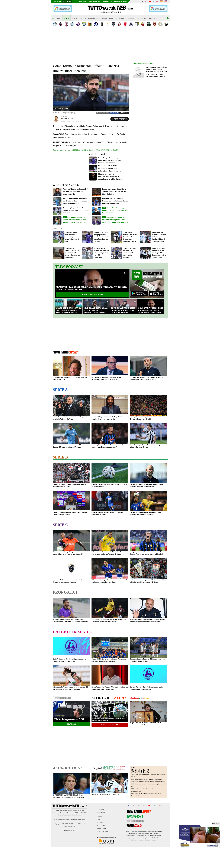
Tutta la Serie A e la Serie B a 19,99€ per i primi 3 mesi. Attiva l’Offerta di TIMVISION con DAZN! (85, 150)
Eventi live (67, 1)
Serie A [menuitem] (66, 18)
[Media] (157, 1)
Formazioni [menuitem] (119, 18)
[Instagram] (146, 1)
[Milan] (119, 24)
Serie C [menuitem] (83, 18)
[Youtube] (149, 1)
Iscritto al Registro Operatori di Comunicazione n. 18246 (69, 819)
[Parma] (137, 24)
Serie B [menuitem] (74, 18)
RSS (98, 819)
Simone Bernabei (68, 119)
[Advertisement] (150, 154)
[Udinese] (160, 24)
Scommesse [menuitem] (142, 18)
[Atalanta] (54, 24)
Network (57, 1)
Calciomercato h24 (119, 1)
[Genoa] (90, 24)
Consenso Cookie (103, 831)
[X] (139, 1)
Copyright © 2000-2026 (61, 824)
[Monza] (125, 24)
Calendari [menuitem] (130, 18)
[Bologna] (60, 24)
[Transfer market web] (166, 1)
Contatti (100, 822)
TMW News (105, 1)
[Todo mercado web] (161, 1)
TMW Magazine (94, 1)
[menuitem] (53, 18)
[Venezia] (166, 24)
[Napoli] (131, 24)
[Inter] (95, 24)
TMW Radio (83, 1)
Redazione (101, 810)
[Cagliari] (66, 24)
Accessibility (101, 825)
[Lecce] (113, 24)
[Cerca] (168, 18)
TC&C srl (62, 810)
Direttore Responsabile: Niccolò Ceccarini (69, 815)
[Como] (72, 24)
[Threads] (142, 1)
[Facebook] (135, 1)
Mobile (99, 816)
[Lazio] (107, 24)
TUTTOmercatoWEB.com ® (77, 824)
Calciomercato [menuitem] (94, 18)
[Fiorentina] (78, 24)
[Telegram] (153, 1)
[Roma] (142, 24)
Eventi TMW (101, 813)
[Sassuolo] (148, 24)
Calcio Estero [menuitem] (107, 18)
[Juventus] (101, 24)
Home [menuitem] (59, 18)
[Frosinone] (84, 24)
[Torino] (154, 24)
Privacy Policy (102, 828)
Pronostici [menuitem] (153, 18)
